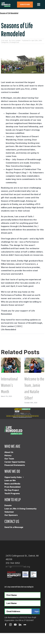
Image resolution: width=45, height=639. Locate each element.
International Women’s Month (9, 385)
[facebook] (5, 624)
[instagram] (10, 624)
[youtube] (15, 624)
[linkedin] (20, 624)
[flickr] (25, 624)
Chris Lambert (16, 40)
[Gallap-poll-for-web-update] (22, 408)
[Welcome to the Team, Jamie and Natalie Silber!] (34, 359)
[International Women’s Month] (11, 359)
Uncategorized (14, 42)
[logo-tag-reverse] (5, 3)
